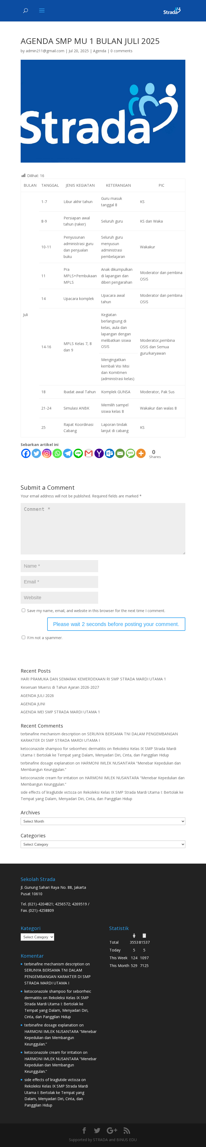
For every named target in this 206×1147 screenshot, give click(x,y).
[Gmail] (88, 453)
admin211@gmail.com (45, 50)
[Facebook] (26, 453)
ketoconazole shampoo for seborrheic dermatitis (63, 748)
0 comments (122, 50)
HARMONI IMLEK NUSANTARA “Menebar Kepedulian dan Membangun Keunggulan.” (60, 1038)
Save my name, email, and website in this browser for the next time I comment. (96, 610)
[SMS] (130, 453)
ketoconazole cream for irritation (49, 777)
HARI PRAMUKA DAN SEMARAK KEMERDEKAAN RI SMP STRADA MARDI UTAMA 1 (93, 678)
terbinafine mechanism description (50, 733)
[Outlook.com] (109, 453)
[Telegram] (67, 453)
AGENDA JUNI (33, 703)
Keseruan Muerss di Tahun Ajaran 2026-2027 (60, 687)
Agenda (99, 50)
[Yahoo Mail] (99, 453)
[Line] (78, 453)
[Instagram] (47, 453)
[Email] (120, 453)
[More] (141, 453)
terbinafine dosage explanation (47, 763)
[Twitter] (36, 453)
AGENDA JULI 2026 (37, 695)
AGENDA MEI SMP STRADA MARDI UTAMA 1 (60, 711)
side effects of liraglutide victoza (48, 792)
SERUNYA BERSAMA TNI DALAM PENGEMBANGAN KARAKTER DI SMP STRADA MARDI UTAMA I (57, 976)
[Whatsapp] (57, 453)
